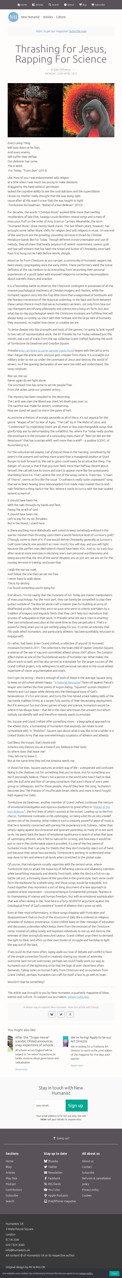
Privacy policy (90, 1189)
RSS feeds (54, 1184)
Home (23, 4)
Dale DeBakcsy (62, 69)
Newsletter (55, 1172)
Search (55, 4)
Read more (21, 1069)
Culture (61, 16)
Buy (84, 4)
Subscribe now (77, 31)
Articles (39, 4)
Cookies (87, 1195)
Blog (9, 1166)
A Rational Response (67, 682)
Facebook (53, 1178)
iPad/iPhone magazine (61, 1201)
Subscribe (99, 4)
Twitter (52, 1166)
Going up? (62, 1138)
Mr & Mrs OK (37, 1267)
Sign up (75, 1105)
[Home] (13, 17)
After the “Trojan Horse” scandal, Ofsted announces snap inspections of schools (34, 1041)
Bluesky (52, 1161)
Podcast (11, 1184)
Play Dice (11, 1178)
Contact (87, 1166)
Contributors (14, 1189)
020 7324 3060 (15, 1244)
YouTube (53, 1189)
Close (114, 1273)
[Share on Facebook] (70, 1014)
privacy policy (86, 1273)
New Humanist (30, 16)
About (70, 4)
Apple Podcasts (57, 1195)
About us (88, 1161)
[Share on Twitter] (61, 1014)
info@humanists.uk (18, 1250)
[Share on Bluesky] (51, 1014)
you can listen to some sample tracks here (46, 350)
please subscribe (78, 996)
